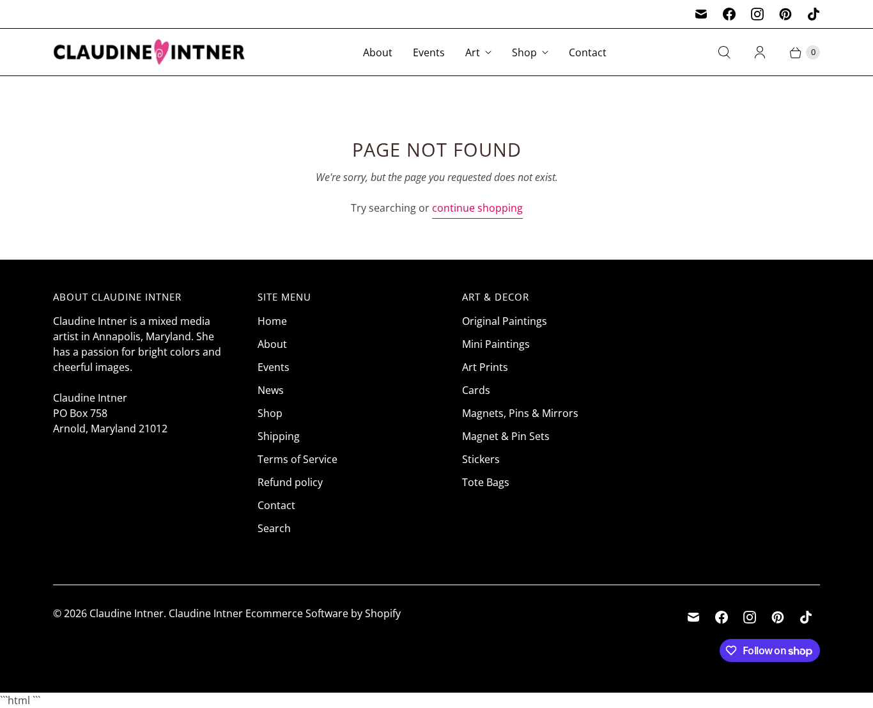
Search (274, 528)
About (377, 52)
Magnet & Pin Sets (506, 436)
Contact (587, 52)
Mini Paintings (496, 344)
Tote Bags (485, 482)
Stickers (481, 459)
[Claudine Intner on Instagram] (757, 14)
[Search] (724, 52)
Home (272, 321)
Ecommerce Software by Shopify (323, 613)
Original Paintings (504, 321)
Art (472, 52)
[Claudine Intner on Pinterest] (785, 14)
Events (429, 52)
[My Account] (760, 52)
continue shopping (477, 208)
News (271, 390)
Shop (524, 52)
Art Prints (485, 367)
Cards (476, 390)
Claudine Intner (126, 613)
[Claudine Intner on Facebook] (729, 14)
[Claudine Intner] (149, 52)
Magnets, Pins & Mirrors (520, 413)
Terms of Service (297, 459)
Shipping (279, 436)
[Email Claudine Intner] (701, 14)
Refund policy (290, 482)
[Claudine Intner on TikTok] (814, 14)
